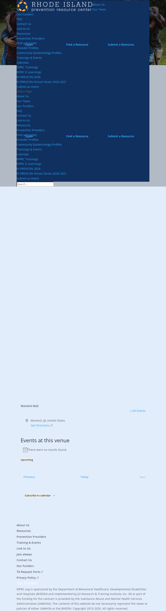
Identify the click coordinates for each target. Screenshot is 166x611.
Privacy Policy (26, 578)
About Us (98, 4)
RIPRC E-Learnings (29, 72)
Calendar (23, 62)
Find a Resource (77, 44)
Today (84, 477)
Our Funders (25, 14)
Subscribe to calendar (38, 495)
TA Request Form (28, 572)
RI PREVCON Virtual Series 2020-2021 (42, 82)
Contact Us (24, 24)
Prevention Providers (31, 537)
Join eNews (24, 554)
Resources (24, 33)
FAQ (19, 19)
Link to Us (23, 29)
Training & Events (29, 542)
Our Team (99, 9)
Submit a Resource (121, 44)
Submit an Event (28, 87)
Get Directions (40, 425)
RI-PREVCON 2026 (28, 77)
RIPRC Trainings (27, 67)
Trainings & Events (29, 58)
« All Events (138, 411)
